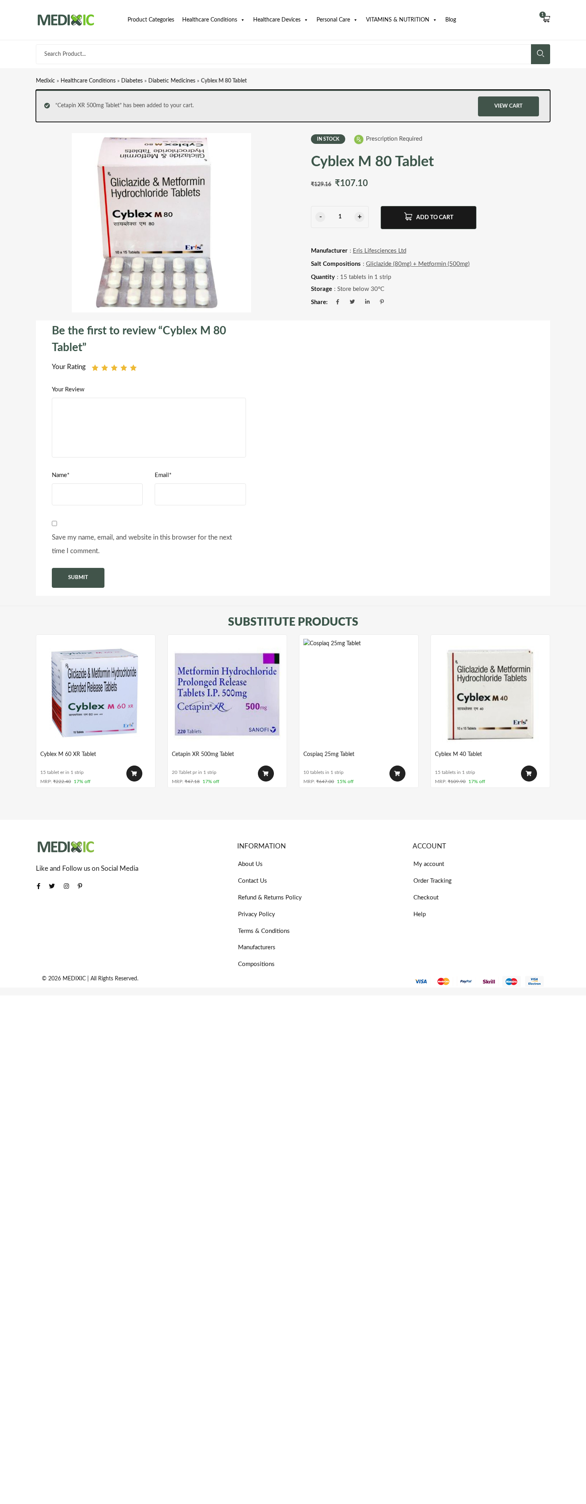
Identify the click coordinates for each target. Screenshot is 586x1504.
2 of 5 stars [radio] (104, 367)
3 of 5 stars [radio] (114, 367)
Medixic (45, 81)
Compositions (256, 964)
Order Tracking (432, 881)
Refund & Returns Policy (270, 898)
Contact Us (252, 881)
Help (419, 914)
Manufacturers (256, 947)
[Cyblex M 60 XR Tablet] (95, 694)
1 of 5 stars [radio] (95, 367)
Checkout (426, 898)
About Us (250, 864)
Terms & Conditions (264, 931)
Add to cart (434, 217)
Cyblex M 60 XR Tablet (68, 754)
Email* (163, 475)
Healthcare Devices (277, 20)
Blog (450, 20)
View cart (508, 106)
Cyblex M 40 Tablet (458, 754)
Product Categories (151, 20)
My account (428, 864)
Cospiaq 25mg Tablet (328, 754)
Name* (60, 475)
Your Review (68, 390)
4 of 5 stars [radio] (123, 367)
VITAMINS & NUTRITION (397, 20)
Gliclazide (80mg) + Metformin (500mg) (418, 264)
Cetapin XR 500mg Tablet (203, 754)
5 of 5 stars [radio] (133, 367)
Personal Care (333, 20)
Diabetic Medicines (171, 81)
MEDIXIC (74, 979)
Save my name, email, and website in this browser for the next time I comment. (142, 544)
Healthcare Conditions (209, 20)
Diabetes (132, 81)
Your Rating (69, 366)
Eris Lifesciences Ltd (379, 251)
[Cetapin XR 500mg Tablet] (227, 694)
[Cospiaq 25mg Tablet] (358, 694)
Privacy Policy (256, 914)
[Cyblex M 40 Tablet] (490, 694)
